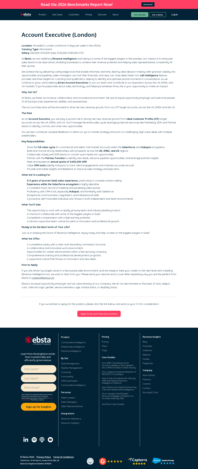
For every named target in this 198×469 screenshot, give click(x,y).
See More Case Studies (113, 404)
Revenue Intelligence (71, 351)
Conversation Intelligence (73, 342)
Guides (146, 359)
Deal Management (70, 363)
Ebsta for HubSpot (70, 423)
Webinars (147, 350)
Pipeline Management (71, 367)
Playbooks (148, 363)
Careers (147, 383)
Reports (146, 354)
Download (147, 4)
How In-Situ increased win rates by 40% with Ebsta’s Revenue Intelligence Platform (119, 380)
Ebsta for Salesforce (71, 418)
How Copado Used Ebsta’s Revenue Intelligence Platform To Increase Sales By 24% (117, 396)
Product (42, 14)
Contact (147, 388)
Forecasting (67, 376)
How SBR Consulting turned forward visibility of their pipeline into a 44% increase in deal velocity (119, 365)
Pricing (88, 14)
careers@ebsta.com (43, 277)
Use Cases (57, 14)
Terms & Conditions (63, 457)
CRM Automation (69, 380)
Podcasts (147, 346)
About (116, 14)
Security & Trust (150, 392)
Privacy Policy (44, 457)
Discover (102, 14)
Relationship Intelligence (73, 346)
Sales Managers (69, 402)
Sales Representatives (72, 406)
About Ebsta (149, 375)
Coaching (66, 372)
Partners (147, 379)
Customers (74, 14)
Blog (145, 341)
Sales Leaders (68, 397)
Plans (104, 346)
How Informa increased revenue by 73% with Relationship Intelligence (119, 388)
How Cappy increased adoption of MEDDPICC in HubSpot (119, 372)
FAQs (104, 350)
